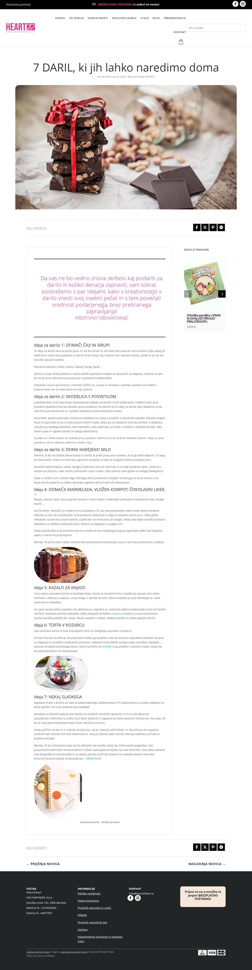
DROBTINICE (93, 758)
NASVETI (150, 76)
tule (120, 524)
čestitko (106, 646)
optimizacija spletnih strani (74, 951)
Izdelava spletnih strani (37, 951)
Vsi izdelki (76, 18)
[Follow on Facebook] (235, 4)
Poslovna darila (124, 18)
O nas (145, 18)
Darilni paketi (98, 18)
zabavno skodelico (123, 613)
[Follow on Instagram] (243, 4)
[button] (187, 294)
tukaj (88, 442)
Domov (60, 18)
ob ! (129, 4)
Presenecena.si (175, 18)
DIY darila (139, 76)
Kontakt (180, 32)
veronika (105, 76)
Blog (156, 18)
